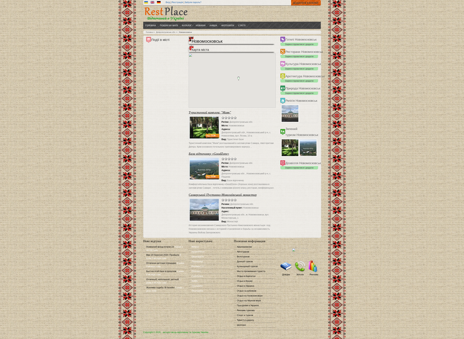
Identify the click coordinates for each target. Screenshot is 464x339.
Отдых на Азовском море (250, 295)
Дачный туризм (245, 261)
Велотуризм (243, 256)
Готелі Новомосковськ (300, 39)
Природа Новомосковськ (302, 88)
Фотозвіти (227, 25)
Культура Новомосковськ (303, 64)
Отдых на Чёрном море (249, 300)
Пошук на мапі (169, 25)
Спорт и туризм (245, 315)
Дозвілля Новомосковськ (303, 163)
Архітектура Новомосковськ (305, 76)
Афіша (213, 25)
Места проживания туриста (251, 271)
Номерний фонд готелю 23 (160, 247)
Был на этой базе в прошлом (161, 271)
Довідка (286, 274)
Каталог (187, 25)
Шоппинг (241, 325)
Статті (241, 25)
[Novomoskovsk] (152, 3)
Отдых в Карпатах (246, 276)
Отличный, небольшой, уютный (162, 279)
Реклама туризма (246, 310)
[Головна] (165, 21)
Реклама (314, 274)
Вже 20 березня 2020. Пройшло (162, 255)
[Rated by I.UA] (300, 253)
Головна (150, 25)
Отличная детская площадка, (161, 263)
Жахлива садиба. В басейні (160, 287)
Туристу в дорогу (245, 320)
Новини (201, 25)
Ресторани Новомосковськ (304, 52)
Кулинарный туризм (247, 266)
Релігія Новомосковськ (301, 100)
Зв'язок (300, 274)
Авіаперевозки (244, 247)
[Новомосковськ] (146, 3)
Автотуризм (243, 251)
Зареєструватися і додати (299, 44)
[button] (238, 79)
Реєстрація (177, 2)
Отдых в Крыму (244, 281)
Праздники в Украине (248, 305)
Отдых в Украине (245, 286)
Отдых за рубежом (246, 291)
